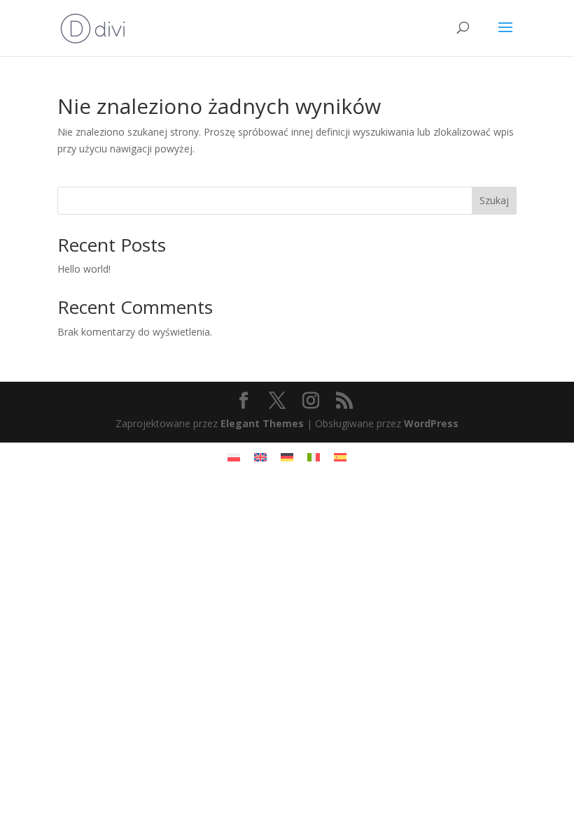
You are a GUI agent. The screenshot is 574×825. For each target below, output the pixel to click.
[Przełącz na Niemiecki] (287, 457)
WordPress (431, 423)
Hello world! (84, 268)
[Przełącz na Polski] (233, 457)
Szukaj (494, 200)
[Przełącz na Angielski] (260, 457)
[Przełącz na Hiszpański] (340, 457)
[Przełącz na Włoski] (313, 457)
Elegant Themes (262, 423)
